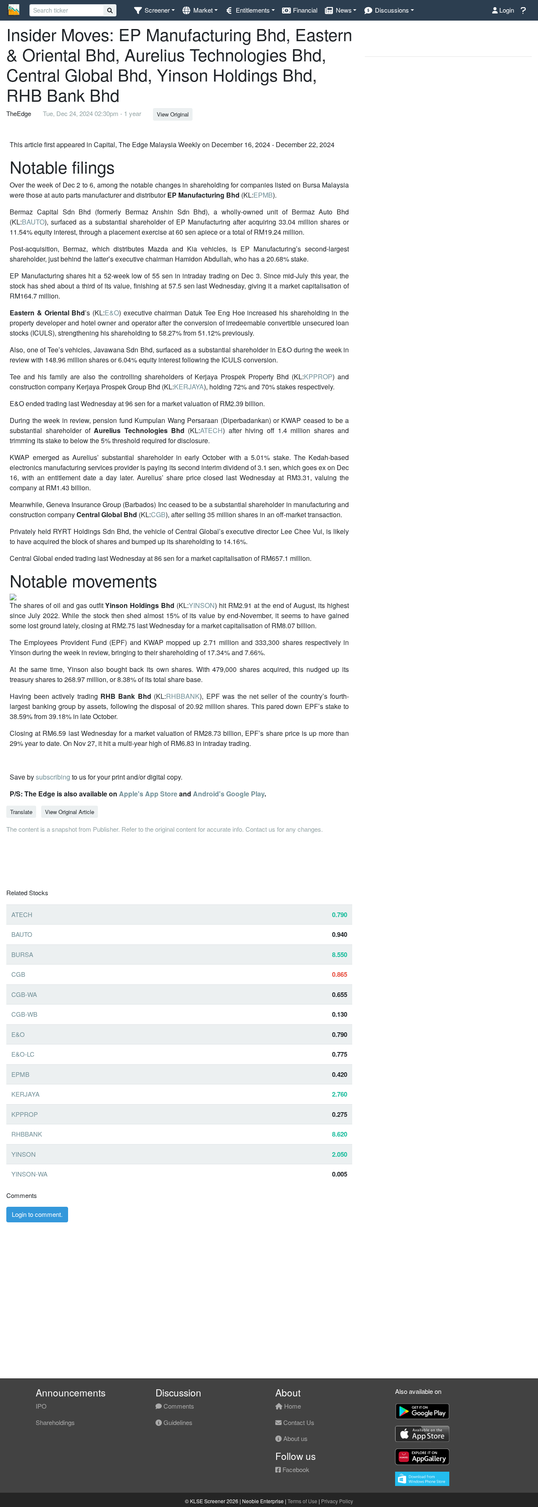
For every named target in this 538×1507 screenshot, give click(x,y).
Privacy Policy (337, 1500)
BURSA (22, 954)
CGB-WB (24, 1014)
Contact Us (298, 1422)
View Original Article (69, 812)
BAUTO (33, 222)
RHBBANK (183, 696)
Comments (178, 1405)
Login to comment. (37, 1214)
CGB (158, 514)
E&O (112, 312)
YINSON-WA (29, 1173)
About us (295, 1438)
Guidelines (177, 1422)
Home (291, 1405)
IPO (41, 1405)
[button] (154, 10)
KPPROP (318, 376)
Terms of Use (302, 1500)
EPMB (263, 195)
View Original (173, 114)
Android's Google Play (228, 793)
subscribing (53, 777)
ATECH (211, 430)
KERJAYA (189, 386)
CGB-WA (24, 994)
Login (506, 9)
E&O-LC (22, 1054)
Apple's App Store (148, 793)
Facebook (295, 1469)
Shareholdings (55, 1422)
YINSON (202, 605)
